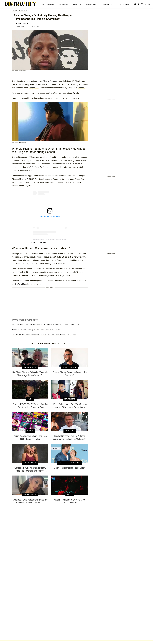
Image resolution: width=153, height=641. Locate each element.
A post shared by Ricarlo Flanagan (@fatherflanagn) (50, 239)
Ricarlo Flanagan (50, 81)
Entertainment (48, 4)
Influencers (91, 4)
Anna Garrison (22, 23)
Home (14, 11)
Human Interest (107, 4)
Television (63, 4)
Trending (77, 4)
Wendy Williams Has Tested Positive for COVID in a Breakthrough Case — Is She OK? (45, 325)
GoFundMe (20, 284)
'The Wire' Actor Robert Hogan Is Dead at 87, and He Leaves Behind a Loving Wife (44, 335)
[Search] (135, 4)
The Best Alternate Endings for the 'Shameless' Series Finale (36, 330)
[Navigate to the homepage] (20, 4)
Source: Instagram (38, 242)
